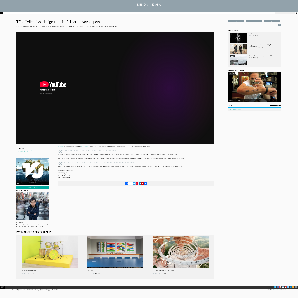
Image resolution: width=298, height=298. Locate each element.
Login (32, 287)
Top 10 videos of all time (234, 100)
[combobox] (285, 13)
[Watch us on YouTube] (286, 287)
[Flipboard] (142, 183)
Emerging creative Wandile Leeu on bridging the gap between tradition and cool (263, 45)
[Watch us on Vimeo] (288, 287)
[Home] (149, 5)
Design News (25, 273)
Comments (19, 153)
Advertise (18, 287)
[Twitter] (134, 183)
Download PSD (33, 188)
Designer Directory (59, 13)
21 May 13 (22, 147)
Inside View (26, 151)
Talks (250, 35)
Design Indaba (275, 289)
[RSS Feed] (293, 287)
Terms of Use (43, 287)
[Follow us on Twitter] (236, 21)
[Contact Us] (296, 287)
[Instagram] (283, 287)
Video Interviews (253, 47)
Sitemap (37, 287)
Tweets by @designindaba (235, 109)
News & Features (27, 13)
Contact (12, 287)
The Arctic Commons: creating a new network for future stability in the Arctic (262, 56)
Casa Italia (90, 270)
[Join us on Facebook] (254, 21)
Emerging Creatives (11, 13)
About (7, 287)
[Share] (145, 183)
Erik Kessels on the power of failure (257, 34)
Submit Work (26, 287)
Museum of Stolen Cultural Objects (163, 270)
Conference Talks (43, 13)
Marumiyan (19, 222)
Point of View (20, 151)
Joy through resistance (29, 270)
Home (1, 13)
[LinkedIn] (140, 183)
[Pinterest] (137, 183)
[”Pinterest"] (272, 21)
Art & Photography (21, 150)
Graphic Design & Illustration (32, 150)
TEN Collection (20, 184)
